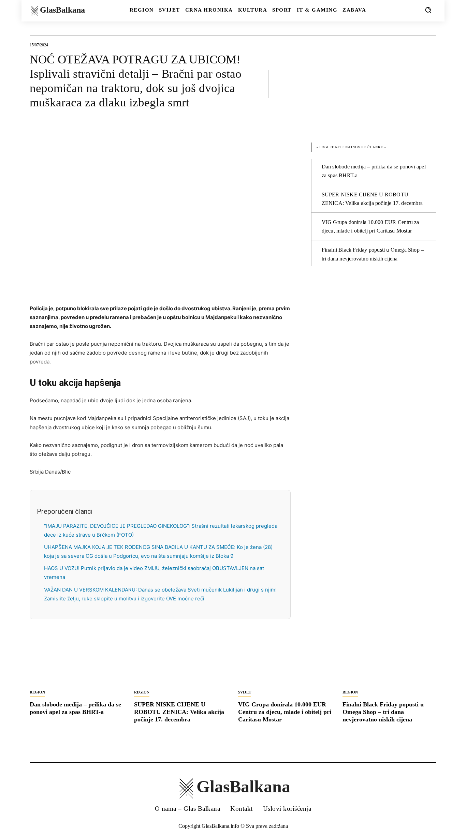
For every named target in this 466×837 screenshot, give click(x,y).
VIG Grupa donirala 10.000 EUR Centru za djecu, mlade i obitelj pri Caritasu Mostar (284, 711)
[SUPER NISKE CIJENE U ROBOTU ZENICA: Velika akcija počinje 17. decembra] (181, 662)
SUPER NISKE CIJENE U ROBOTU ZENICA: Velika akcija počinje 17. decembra (179, 711)
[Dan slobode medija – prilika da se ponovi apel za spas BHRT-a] (77, 662)
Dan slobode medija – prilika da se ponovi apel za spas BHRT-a (75, 708)
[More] (429, 83)
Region (37, 692)
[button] (428, 10)
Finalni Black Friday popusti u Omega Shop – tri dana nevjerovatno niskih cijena (383, 711)
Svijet (244, 692)
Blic (66, 471)
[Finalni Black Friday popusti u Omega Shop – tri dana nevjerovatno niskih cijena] (390, 662)
